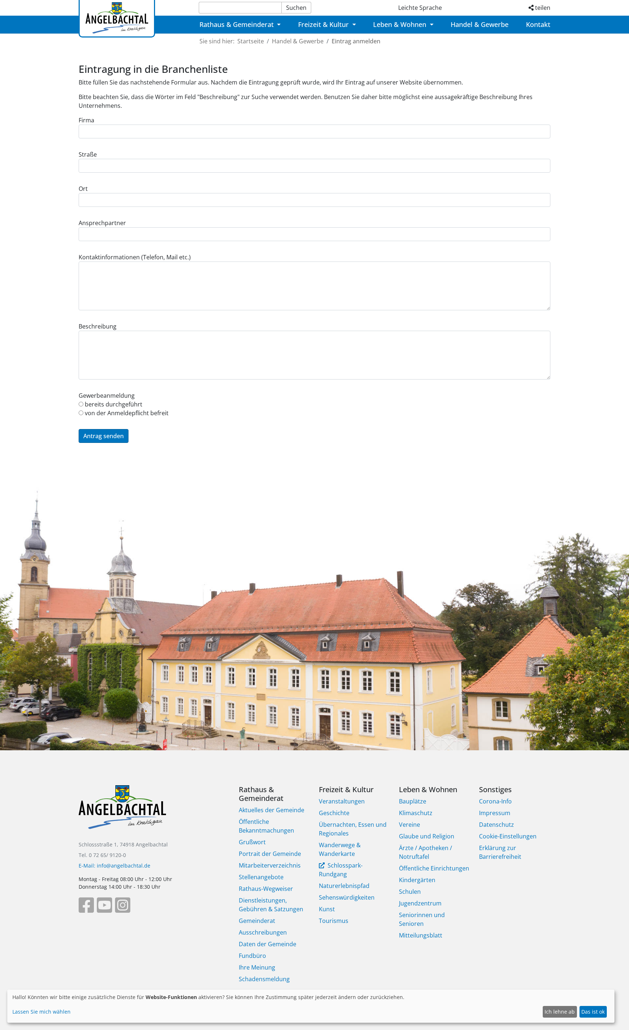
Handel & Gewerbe (480, 24)
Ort (83, 189)
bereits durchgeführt (112, 404)
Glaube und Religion (426, 836)
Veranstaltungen (342, 801)
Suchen (296, 8)
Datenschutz (496, 825)
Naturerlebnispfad (344, 886)
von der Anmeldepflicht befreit (126, 413)
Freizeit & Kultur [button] (324, 24)
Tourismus (333, 921)
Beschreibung (97, 326)
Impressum (494, 813)
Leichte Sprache (420, 8)
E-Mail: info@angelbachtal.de (114, 865)
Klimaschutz (415, 813)
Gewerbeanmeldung (107, 396)
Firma (86, 120)
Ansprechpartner (102, 223)
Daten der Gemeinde (267, 944)
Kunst (327, 909)
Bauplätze (412, 801)
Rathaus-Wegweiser (266, 889)
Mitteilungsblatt (420, 935)
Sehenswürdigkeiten (347, 897)
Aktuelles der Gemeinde (271, 810)
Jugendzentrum (420, 903)
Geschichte (334, 813)
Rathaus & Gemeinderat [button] (237, 24)
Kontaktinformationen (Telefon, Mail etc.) (135, 257)
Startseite (250, 41)
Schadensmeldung (264, 979)
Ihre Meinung (257, 967)
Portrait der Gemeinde (270, 854)
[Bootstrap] (122, 812)
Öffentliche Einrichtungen (434, 868)
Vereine (409, 825)
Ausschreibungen (263, 932)
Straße (88, 154)
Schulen (410, 892)
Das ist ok (593, 1011)
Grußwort (252, 842)
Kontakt (538, 24)
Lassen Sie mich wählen (41, 1011)
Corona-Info (495, 801)
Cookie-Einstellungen (508, 836)
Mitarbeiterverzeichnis (270, 865)
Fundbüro (252, 956)
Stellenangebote (261, 877)
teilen (542, 8)
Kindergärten (417, 880)
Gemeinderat (257, 921)
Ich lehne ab (560, 1011)
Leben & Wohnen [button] (400, 24)
